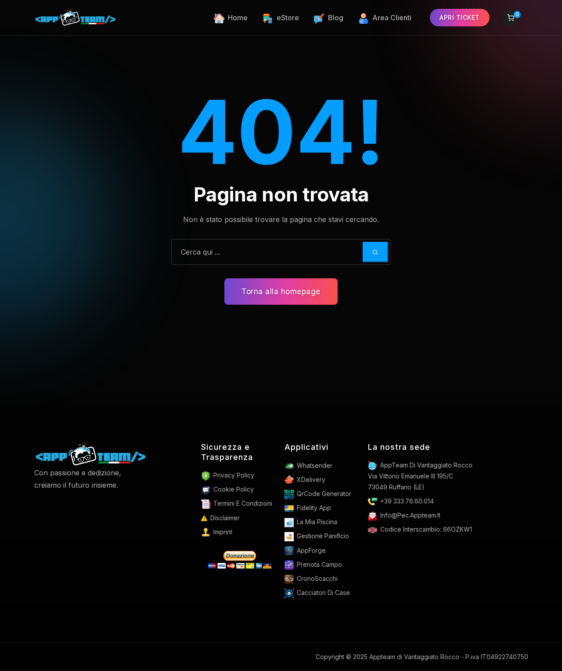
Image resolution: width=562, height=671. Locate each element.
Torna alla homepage (281, 291)
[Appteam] (90, 453)
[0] (510, 18)
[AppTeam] (75, 17)
